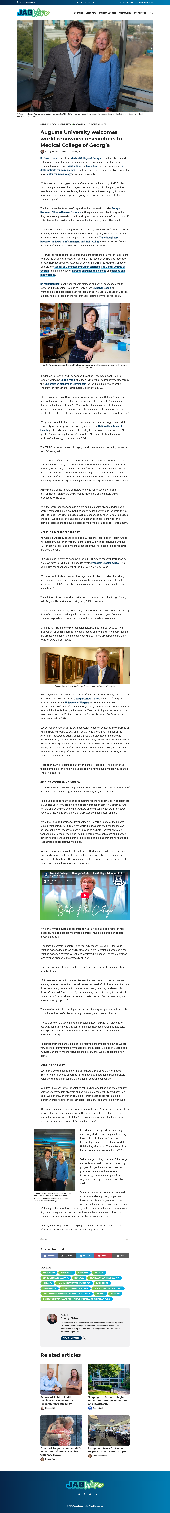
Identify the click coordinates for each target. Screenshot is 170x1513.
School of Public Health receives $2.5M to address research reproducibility (57, 1400)
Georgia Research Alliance (56, 1278)
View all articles (71, 1338)
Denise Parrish (51, 1459)
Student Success (107, 12)
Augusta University (27, 2)
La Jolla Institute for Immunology (74, 1283)
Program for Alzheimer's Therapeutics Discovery (66, 1294)
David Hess (83, 1273)
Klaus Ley (91, 166)
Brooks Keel (66, 1273)
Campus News (48, 124)
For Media (124, 2)
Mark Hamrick (49, 1288)
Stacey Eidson (51, 151)
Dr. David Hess (48, 158)
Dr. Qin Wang (68, 379)
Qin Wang (100, 1294)
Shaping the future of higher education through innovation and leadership (108, 1400)
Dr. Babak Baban (102, 287)
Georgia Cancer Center (86, 698)
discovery (99, 1273)
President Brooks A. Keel (105, 562)
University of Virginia (77, 702)
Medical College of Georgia (86, 158)
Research (115, 1294)
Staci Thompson (100, 1456)
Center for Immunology (59, 174)
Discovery (91, 12)
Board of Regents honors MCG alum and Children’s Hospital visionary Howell (60, 1451)
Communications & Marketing (141, 2)
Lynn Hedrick (74, 166)
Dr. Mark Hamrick (49, 283)
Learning (78, 12)
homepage (79, 1278)
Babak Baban (49, 1273)
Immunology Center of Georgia (104, 1278)
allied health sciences (94, 270)
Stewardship (140, 12)
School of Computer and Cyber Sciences (77, 266)
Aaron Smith (98, 1408)
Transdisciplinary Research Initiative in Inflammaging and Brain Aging (76, 1299)
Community (125, 12)
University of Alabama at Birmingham (65, 383)
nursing (76, 270)
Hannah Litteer (51, 1408)
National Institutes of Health (108, 1288)
